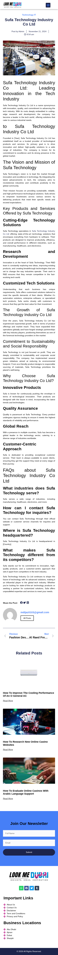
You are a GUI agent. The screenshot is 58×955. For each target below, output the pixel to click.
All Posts (27, 618)
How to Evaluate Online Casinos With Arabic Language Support (25, 792)
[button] (48, 5)
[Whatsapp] (21, 888)
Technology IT (29, 15)
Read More (8, 701)
